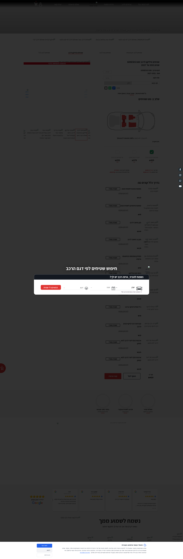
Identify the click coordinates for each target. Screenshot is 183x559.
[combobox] (125, 287)
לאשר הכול (44, 545)
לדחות (48, 550)
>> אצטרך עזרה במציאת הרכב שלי (131, 292)
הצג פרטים (47, 555)
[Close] (147, 268)
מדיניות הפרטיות (85, 552)
